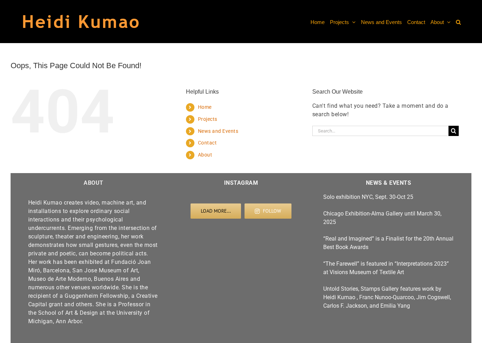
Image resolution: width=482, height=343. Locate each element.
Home (205, 107)
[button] (458, 21)
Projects (207, 119)
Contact (207, 143)
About (205, 155)
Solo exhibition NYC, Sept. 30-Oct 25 (368, 197)
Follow (272, 211)
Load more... (216, 211)
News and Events (218, 131)
